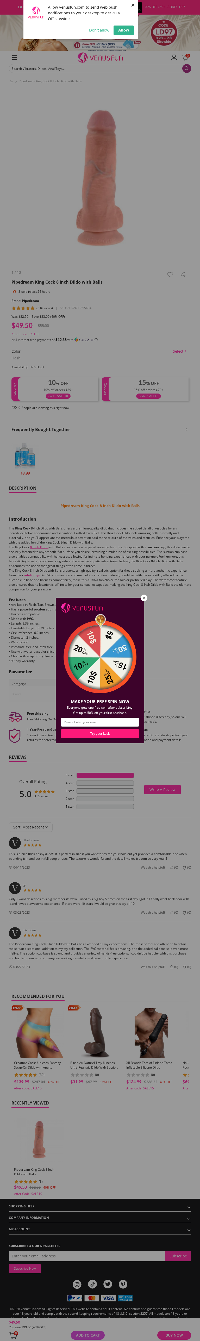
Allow (123, 30)
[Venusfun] (82, 607)
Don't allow (99, 30)
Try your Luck (100, 733)
